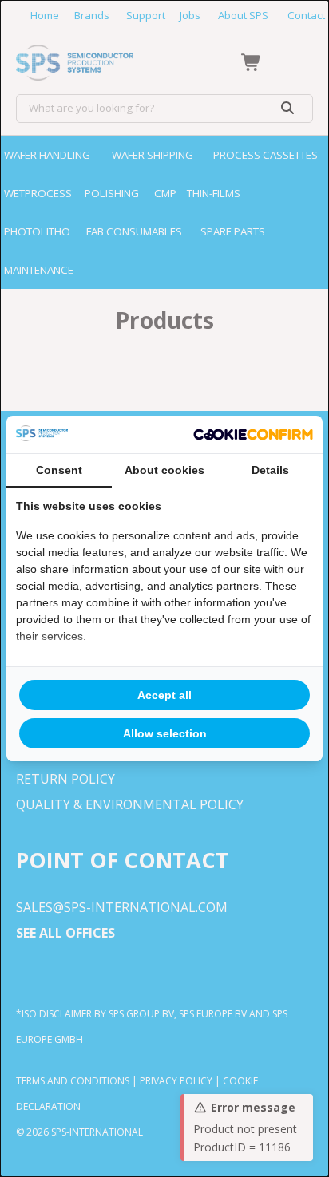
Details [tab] (270, 470)
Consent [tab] (59, 470)
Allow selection (165, 733)
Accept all (164, 695)
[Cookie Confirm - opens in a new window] (253, 435)
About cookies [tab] (164, 470)
